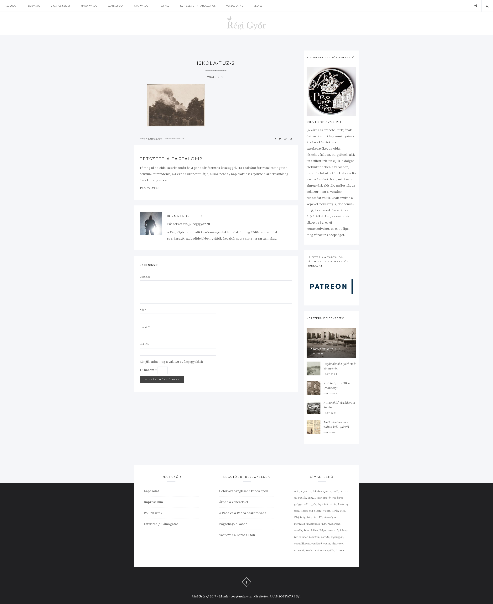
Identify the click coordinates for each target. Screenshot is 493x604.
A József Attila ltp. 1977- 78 (327, 349)
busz (310, 497)
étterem (340, 550)
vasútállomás (302, 543)
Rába (306, 530)
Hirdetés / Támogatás (161, 524)
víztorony (337, 543)
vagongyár (337, 537)
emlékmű (337, 497)
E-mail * (145, 327)
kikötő (317, 510)
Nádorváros (89, 5)
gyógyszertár (302, 504)
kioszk (326, 510)
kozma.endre (179, 216)
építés (330, 550)
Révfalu (164, 5)
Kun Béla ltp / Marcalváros (197, 5)
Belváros (34, 5)
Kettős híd (307, 510)
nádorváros (313, 524)
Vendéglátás (234, 5)
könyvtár (312, 517)
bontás (302, 497)
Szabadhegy (115, 5)
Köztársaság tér (328, 517)
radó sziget (334, 524)
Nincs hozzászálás (174, 138)
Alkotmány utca (322, 491)
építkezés (320, 550)
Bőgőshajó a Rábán (233, 524)
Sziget (322, 530)
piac (323, 524)
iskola (333, 504)
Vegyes (258, 5)
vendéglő (316, 543)
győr (313, 504)
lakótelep (299, 524)
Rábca (314, 530)
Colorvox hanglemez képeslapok (243, 491)
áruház (310, 550)
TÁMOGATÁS (149, 188)
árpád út (299, 550)
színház (303, 537)
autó (335, 491)
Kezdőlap (11, 5)
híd (326, 504)
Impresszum (153, 502)
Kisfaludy (299, 517)
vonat (326, 543)
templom (314, 537)
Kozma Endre (155, 138)
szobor (331, 530)
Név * (143, 309)
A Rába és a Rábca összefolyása (242, 513)
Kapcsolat (151, 491)
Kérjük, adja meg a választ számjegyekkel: (171, 361)
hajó (320, 504)
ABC (296, 491)
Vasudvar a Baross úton (237, 535)
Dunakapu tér (322, 497)
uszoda (325, 537)
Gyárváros (141, 5)
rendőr (298, 530)
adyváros (306, 491)
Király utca (338, 510)
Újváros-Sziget (60, 5)
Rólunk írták (153, 513)
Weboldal (145, 344)
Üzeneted (145, 276)
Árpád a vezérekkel (233, 502)
